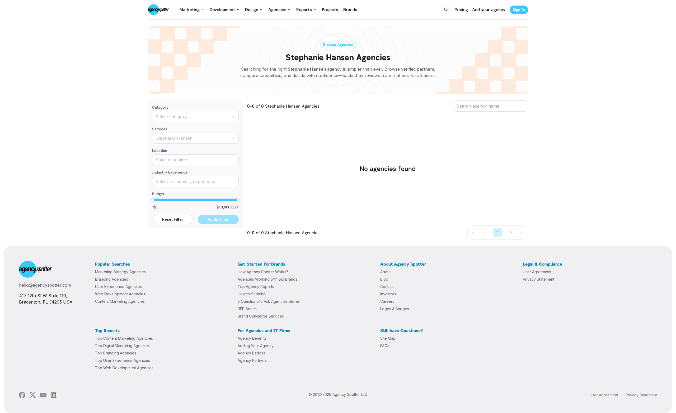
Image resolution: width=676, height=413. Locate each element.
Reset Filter (172, 219)
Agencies (277, 9)
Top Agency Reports (256, 286)
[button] (485, 232)
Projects (330, 9)
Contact (387, 286)
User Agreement (537, 272)
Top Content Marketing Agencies (124, 338)
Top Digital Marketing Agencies (122, 345)
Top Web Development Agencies (124, 368)
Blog (384, 279)
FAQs (384, 345)
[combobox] (195, 116)
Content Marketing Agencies (120, 301)
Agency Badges (252, 353)
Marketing (190, 9)
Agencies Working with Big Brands (267, 279)
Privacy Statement (538, 279)
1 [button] (498, 232)
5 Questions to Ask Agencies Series (269, 301)
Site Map (388, 338)
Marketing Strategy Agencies (120, 272)
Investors (388, 294)
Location (159, 150)
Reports (304, 9)
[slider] (153, 200)
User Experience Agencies (118, 286)
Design (251, 9)
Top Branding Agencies (115, 353)
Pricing (461, 9)
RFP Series (247, 308)
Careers (387, 301)
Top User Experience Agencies (122, 360)
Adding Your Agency (256, 345)
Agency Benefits (252, 338)
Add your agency (488, 9)
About (385, 272)
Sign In (519, 9)
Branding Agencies (111, 279)
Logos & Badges (394, 308)
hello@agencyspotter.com (45, 285)
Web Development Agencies (120, 294)
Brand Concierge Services (261, 316)
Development (222, 9)
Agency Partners (252, 360)
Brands (350, 9)
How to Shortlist (251, 294)
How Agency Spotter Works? (263, 272)
